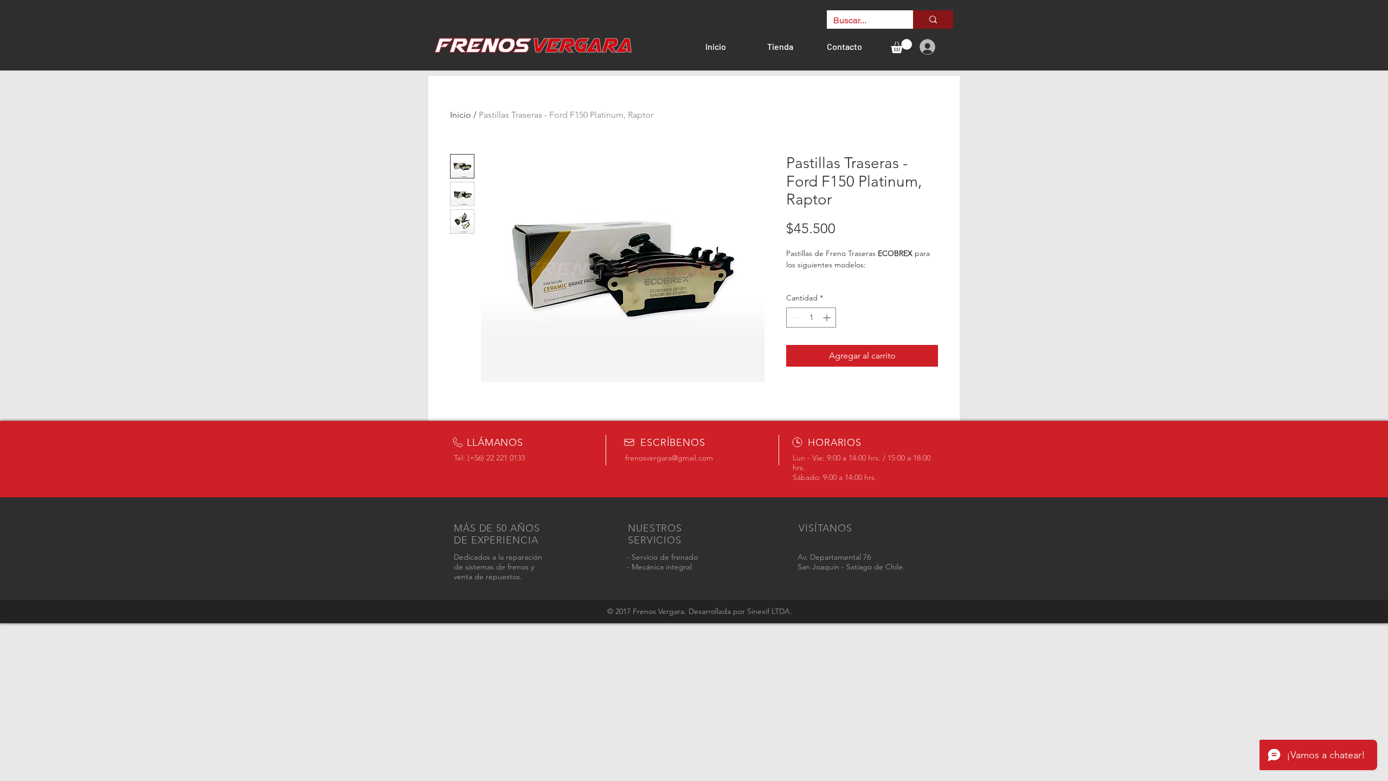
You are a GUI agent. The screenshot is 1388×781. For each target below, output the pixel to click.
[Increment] (827, 317)
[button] (901, 46)
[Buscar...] (933, 19)
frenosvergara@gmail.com (669, 458)
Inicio (460, 115)
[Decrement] (794, 317)
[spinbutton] (811, 317)
